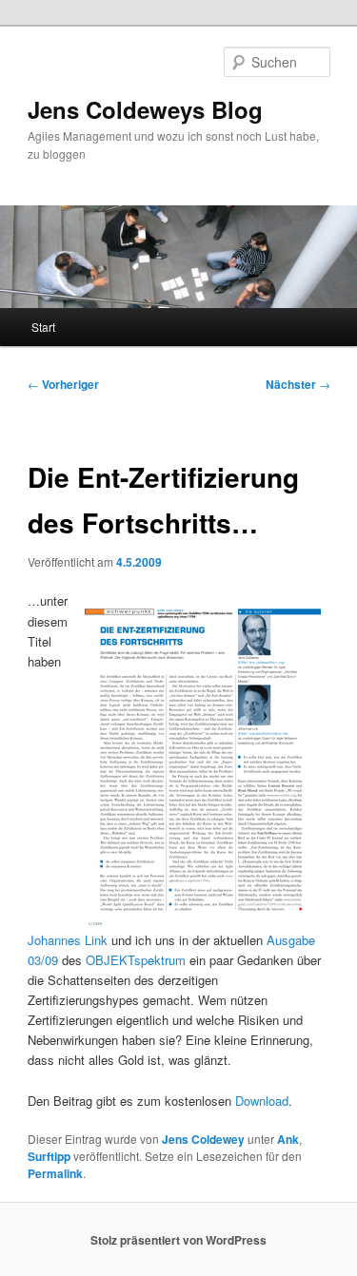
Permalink (55, 1173)
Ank (288, 1139)
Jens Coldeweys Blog (145, 109)
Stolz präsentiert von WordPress (178, 1239)
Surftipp (49, 1156)
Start (43, 327)
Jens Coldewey (203, 1139)
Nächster (298, 384)
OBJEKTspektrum (136, 960)
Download (261, 1101)
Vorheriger (63, 384)
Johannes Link (68, 940)
